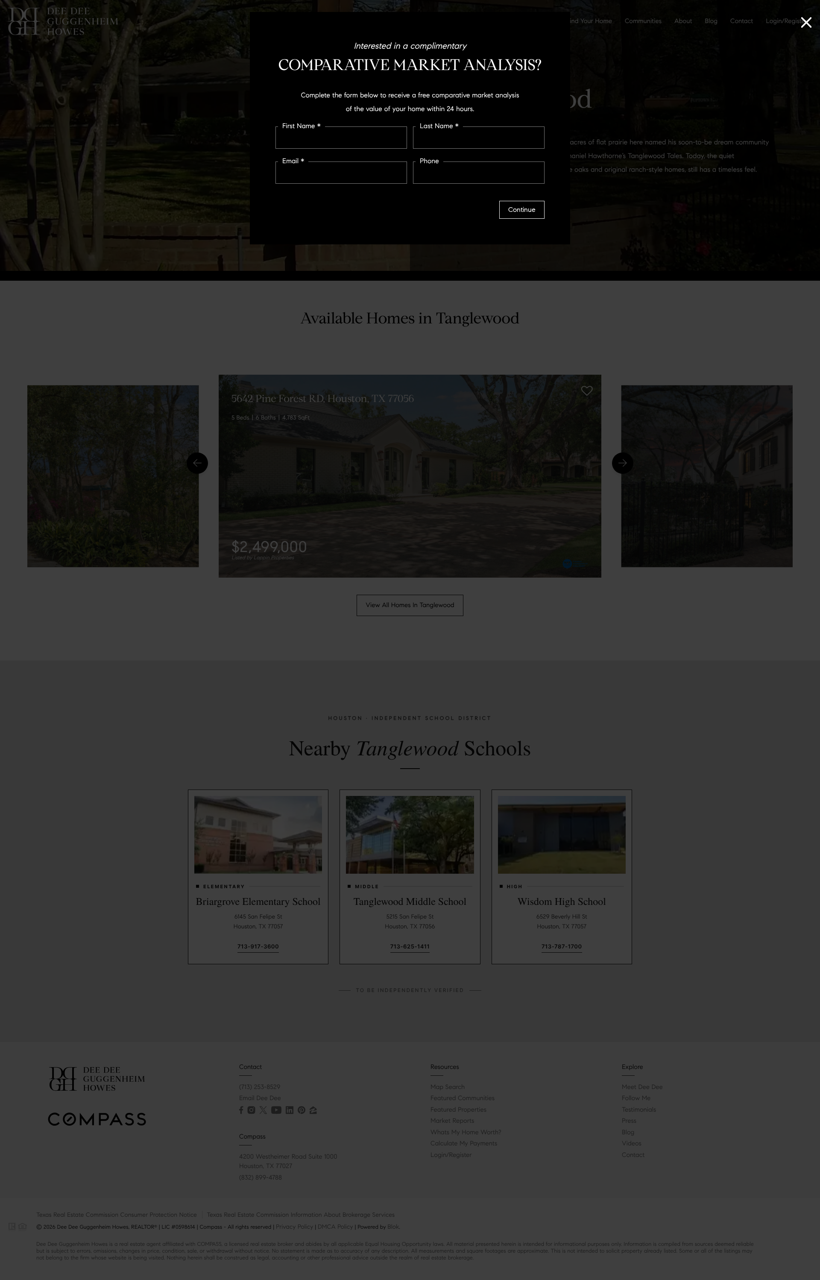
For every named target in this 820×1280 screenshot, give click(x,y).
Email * (293, 161)
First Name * (301, 126)
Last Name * (439, 126)
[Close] (806, 19)
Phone (429, 161)
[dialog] (410, 640)
